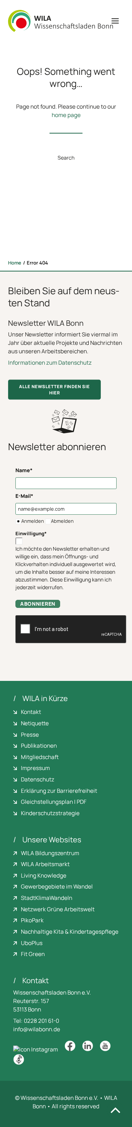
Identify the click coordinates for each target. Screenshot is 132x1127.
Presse (30, 734)
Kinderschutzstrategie (50, 813)
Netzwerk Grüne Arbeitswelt (58, 909)
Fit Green (33, 954)
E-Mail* (24, 495)
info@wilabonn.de (36, 1029)
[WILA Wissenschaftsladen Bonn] (60, 21)
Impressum (35, 768)
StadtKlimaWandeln (46, 898)
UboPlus (32, 943)
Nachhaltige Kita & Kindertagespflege (69, 931)
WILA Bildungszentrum (50, 853)
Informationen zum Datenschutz (50, 362)
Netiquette (35, 723)
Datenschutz (37, 779)
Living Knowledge (43, 875)
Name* (24, 470)
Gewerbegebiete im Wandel (57, 886)
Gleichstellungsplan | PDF (54, 802)
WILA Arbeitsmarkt (45, 864)
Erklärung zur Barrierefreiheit (59, 791)
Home (14, 262)
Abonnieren (37, 603)
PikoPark (32, 920)
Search (66, 157)
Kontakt (31, 712)
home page (66, 115)
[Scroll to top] (115, 1110)
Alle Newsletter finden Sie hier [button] (55, 389)
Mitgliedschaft (40, 757)
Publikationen (39, 745)
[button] (115, 21)
